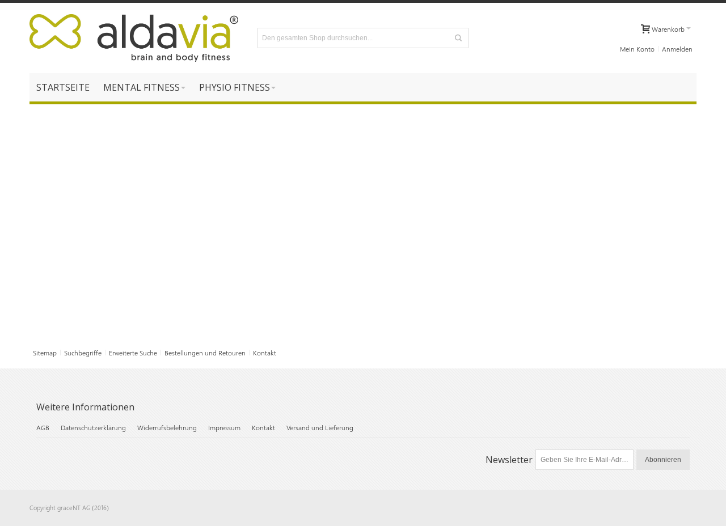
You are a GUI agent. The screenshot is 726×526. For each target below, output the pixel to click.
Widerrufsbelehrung (167, 427)
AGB (42, 427)
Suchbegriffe (83, 352)
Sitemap (45, 352)
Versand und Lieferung (319, 427)
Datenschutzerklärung (93, 427)
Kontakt (264, 352)
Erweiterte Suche (133, 352)
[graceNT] (133, 38)
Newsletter (509, 459)
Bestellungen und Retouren (205, 352)
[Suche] (458, 38)
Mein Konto (637, 48)
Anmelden (677, 48)
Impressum (224, 427)
